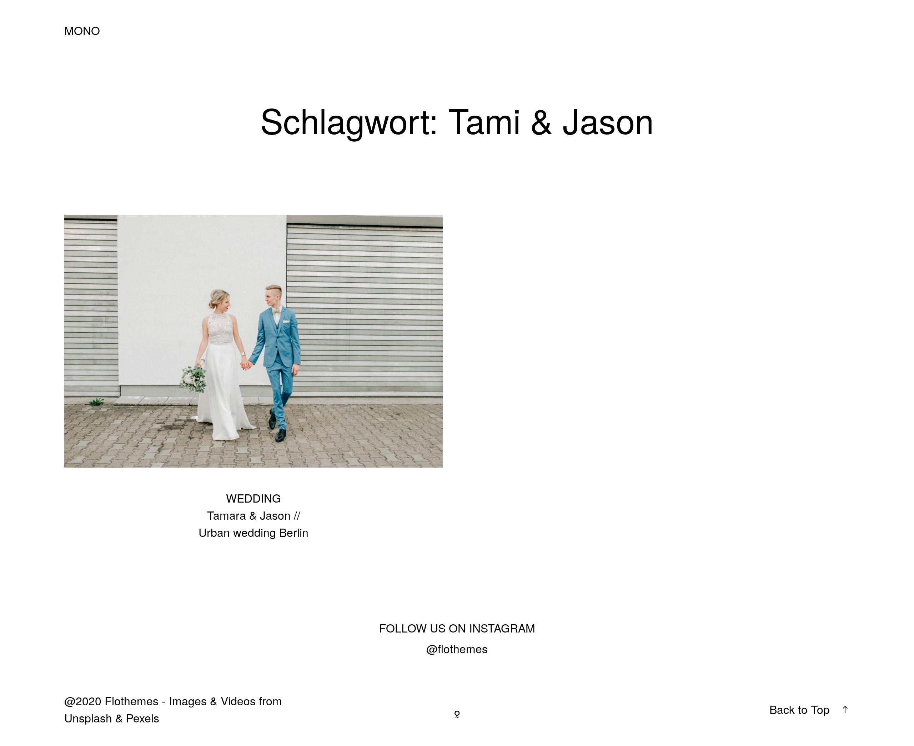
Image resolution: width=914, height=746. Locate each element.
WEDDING (253, 497)
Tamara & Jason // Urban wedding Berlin (253, 386)
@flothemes (457, 648)
